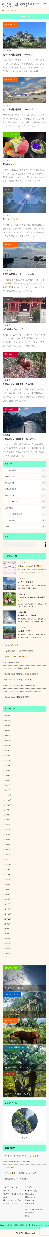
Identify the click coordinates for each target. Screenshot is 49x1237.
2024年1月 (6, 850)
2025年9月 (6, 750)
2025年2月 (6, 785)
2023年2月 (6, 904)
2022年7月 (6, 939)
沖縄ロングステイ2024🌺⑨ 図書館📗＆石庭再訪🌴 (22, 691)
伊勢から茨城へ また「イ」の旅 (18, 274)
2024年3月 (6, 840)
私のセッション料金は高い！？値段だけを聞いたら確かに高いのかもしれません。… (32, 605)
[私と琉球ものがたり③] (24, 310)
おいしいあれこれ (24, 501)
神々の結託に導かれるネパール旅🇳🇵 (17, 1161)
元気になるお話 (11, 135)
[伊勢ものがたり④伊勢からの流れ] (24, 365)
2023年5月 (6, 889)
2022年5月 (6, 949)
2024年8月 (6, 815)
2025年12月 (7, 741)
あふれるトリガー (24, 631)
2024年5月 (6, 830)
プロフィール (7, 1191)
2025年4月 (6, 775)
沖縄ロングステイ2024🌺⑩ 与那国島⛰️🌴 (19, 685)
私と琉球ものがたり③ (13, 329)
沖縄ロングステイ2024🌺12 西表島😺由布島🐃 (21, 674)
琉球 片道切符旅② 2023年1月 (18, 54)
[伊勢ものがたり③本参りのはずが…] (24, 420)
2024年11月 (7, 800)
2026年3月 (6, 726)
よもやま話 (24, 508)
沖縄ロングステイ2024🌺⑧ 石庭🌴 (17, 697)
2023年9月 (6, 869)
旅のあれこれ (10, 25)
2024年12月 (7, 795)
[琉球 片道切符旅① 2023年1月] (24, 90)
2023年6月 (6, 884)
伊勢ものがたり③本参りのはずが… (19, 439)
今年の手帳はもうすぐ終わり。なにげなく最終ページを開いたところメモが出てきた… (32, 620)
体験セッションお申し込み (12, 1200)
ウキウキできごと (24, 476)
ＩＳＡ (24, 1138)
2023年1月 (6, 909)
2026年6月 (6, 721)
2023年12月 (7, 855)
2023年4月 (6, 894)
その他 (7, 189)
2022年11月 (7, 919)
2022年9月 (6, 929)
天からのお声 (24, 520)
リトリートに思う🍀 (25, 582)
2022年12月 (7, 914)
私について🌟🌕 (10, 219)
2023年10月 (7, 864)
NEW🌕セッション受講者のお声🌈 (16, 668)
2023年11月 (7, 859)
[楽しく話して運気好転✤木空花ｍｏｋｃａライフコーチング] (20, 4)
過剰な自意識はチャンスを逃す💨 (16, 1179)
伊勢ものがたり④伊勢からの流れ (18, 384)
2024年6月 (6, 825)
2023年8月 (6, 874)
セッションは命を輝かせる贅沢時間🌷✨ (31, 598)
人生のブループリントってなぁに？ (13, 1195)
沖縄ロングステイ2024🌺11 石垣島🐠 (17, 680)
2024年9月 (6, 810)
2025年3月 (6, 780)
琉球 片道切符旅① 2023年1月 (18, 109)
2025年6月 (6, 765)
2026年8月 (6, 716)
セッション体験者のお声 (24, 514)
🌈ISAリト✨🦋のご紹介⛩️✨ (29, 566)
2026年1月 (6, 736)
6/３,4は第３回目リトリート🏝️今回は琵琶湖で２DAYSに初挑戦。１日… (32, 587)
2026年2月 (6, 731)
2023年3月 (6, 899)
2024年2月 (6, 845)
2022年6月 (6, 944)
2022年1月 (6, 954)
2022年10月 (7, 924)
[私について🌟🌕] (24, 200)
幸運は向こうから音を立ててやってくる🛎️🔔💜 (21, 1156)
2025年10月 (7, 746)
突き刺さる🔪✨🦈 (11, 645)
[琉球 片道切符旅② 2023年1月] (24, 35)
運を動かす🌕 (9, 164)
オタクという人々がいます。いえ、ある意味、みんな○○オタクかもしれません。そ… (31, 636)
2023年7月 (6, 879)
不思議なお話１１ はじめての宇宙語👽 (18, 651)
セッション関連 (24, 470)
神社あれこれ (10, 354)
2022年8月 (6, 934)
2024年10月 (7, 805)
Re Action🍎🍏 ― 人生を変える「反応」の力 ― (21, 1173)
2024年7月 (6, 820)
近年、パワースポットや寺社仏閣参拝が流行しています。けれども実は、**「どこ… (32, 571)
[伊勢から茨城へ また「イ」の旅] (24, 255)
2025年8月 (6, 755)
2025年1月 (6, 790)
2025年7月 (6, 760)
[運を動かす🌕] (24, 145)
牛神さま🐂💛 (9, 1167)
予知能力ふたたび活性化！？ (29, 615)
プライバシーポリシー (10, 1203)
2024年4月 (6, 835)
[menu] (45, 3)
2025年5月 (6, 770)
